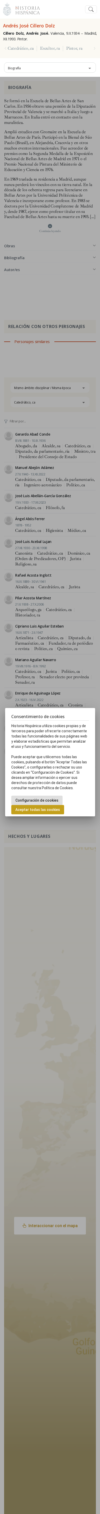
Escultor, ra (50, 48)
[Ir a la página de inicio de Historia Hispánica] (25, 8)
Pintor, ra (74, 48)
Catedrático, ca (21, 48)
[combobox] (50, 67)
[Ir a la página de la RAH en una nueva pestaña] (7, 8)
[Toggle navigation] (91, 9)
